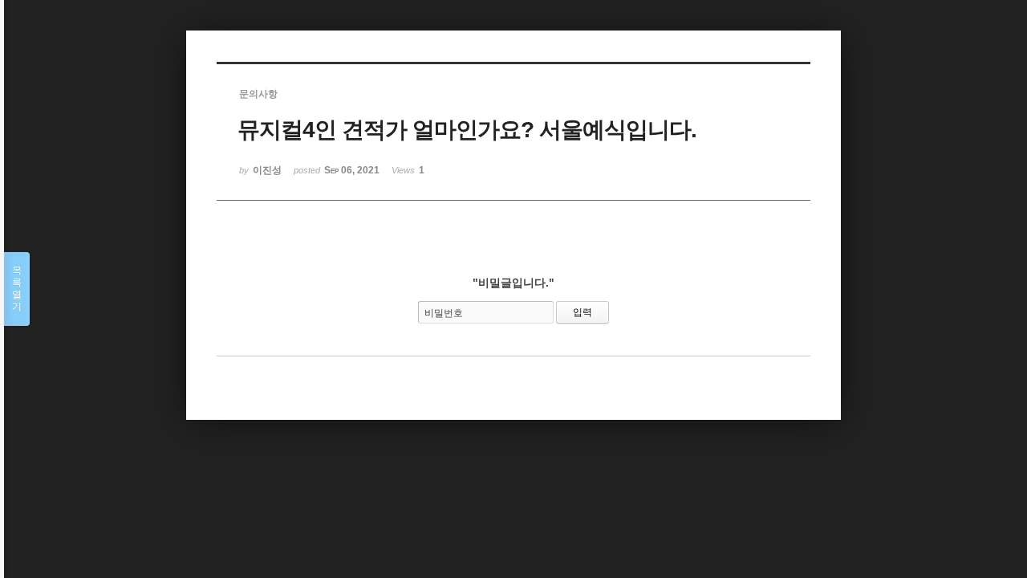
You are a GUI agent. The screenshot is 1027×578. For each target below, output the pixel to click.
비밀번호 (443, 313)
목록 (17, 288)
